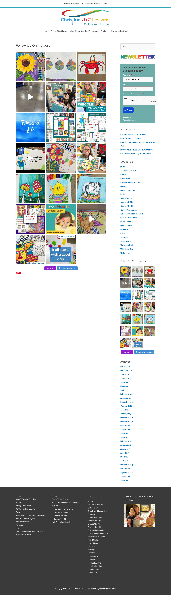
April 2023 (124, 390)
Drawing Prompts (127, 190)
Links (18, 528)
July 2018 (124, 433)
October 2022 (126, 406)
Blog (18, 512)
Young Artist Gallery (24, 506)
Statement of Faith (23, 535)
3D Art (122, 167)
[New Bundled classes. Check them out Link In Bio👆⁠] (91, 97)
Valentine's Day (126, 249)
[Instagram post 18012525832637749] (30, 97)
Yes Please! (128, 110)
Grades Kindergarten (128, 210)
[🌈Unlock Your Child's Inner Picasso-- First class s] (61, 219)
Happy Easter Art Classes (130, 139)
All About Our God (128, 171)
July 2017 (124, 437)
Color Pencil (125, 179)
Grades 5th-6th (126, 202)
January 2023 (125, 398)
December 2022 (126, 402)
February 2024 (126, 371)
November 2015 (126, 465)
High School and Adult (119, 31)
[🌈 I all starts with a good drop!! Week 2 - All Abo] (61, 249)
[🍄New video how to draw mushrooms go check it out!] (30, 188)
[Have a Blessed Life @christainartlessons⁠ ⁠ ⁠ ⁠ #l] (30, 127)
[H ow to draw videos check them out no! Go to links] (61, 188)
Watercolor (125, 253)
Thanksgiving (125, 241)
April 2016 (124, 461)
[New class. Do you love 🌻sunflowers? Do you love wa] (30, 66)
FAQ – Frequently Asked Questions (30, 531)
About (18, 503)
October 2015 (125, 469)
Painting (123, 233)
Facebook (20, 525)
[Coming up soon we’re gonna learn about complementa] (61, 66)
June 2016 (124, 453)
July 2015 (124, 480)
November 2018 (126, 422)
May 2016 (124, 457)
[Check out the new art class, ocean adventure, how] (91, 66)
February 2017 (126, 441)
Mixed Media (125, 222)
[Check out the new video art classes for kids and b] (30, 158)
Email (125, 84)
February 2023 (126, 394)
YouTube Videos (22, 522)
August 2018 (125, 429)
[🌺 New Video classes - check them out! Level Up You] (61, 158)
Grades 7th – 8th (127, 206)
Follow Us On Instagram (25, 519)
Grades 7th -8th (60, 519)
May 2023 (124, 386)
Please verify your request (133, 94)
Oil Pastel (124, 229)
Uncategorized (126, 245)
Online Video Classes (59, 31)
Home (45, 31)
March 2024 (125, 367)
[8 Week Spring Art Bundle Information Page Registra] (91, 219)
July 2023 (124, 382)
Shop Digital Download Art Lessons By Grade (88, 31)
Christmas (124, 175)
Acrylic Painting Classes (25, 509)
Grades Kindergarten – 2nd (131, 214)
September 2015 (127, 473)
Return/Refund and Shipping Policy (30, 515)
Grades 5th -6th (60, 516)
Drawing (123, 186)
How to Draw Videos (128, 218)
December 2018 (126, 418)
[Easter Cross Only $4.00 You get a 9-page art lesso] (30, 219)
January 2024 (125, 375)
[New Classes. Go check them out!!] (91, 158)
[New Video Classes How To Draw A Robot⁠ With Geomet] (91, 127)
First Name (127, 75)
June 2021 (124, 410)
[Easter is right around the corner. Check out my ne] (91, 188)
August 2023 (125, 378)
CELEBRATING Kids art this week (133, 135)
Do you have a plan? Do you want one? (136, 150)
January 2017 (125, 445)
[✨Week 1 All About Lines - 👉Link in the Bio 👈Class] (30, 249)
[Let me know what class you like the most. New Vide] (61, 127)
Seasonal (124, 237)
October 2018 (126, 426)
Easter (123, 194)
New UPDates (126, 226)
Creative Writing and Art (130, 182)
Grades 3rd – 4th (127, 198)
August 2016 (125, 449)
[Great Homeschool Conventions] (61, 97)
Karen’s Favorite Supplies (26, 499)
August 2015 (125, 476)
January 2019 (125, 414)
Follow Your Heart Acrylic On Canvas (135, 154)
